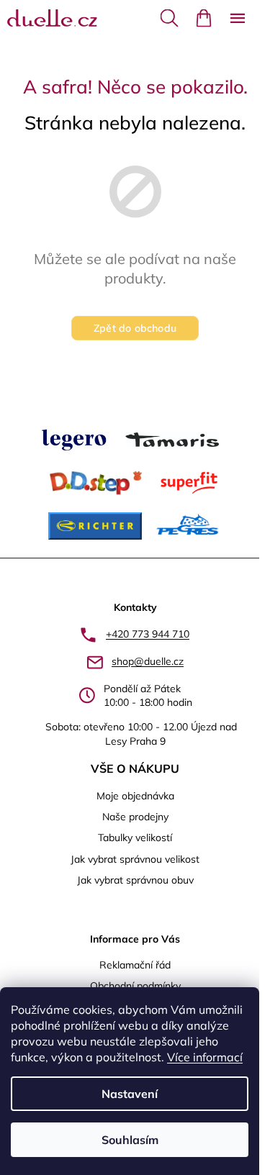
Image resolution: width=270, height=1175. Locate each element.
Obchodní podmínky (135, 985)
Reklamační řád (135, 964)
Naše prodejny (135, 816)
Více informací (205, 1057)
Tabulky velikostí (135, 837)
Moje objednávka (135, 795)
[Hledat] (169, 18)
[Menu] (237, 18)
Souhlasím (130, 1140)
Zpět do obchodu (135, 328)
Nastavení (130, 1093)
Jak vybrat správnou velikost (135, 859)
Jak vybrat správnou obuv (135, 880)
